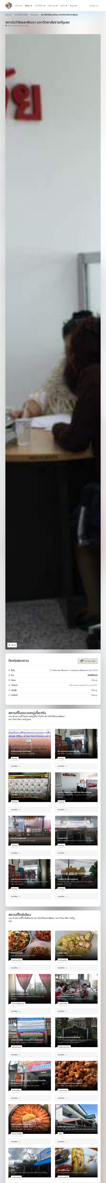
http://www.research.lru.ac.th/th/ (83, 685)
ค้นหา (28, 5)
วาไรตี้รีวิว (39, 5)
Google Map (89, 661)
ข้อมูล (72, 5)
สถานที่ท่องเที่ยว (21, 14)
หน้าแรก (18, 5)
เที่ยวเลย (52, 5)
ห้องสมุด (34, 14)
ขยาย (13, 645)
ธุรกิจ (62, 5)
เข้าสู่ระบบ (94, 5)
